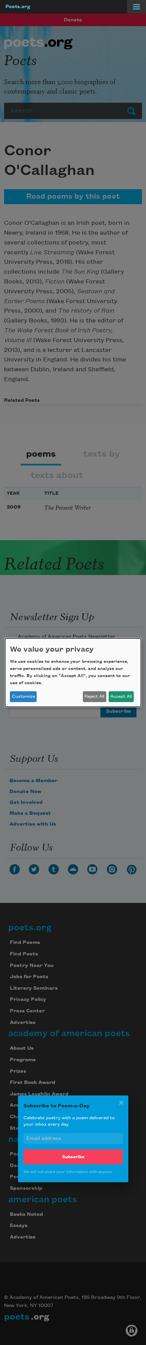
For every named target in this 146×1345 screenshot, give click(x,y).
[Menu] (136, 7)
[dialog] (73, 672)
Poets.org (17, 6)
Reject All (94, 696)
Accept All (121, 696)
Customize (23, 696)
